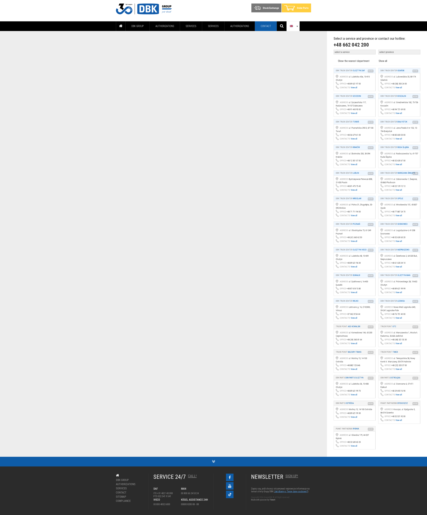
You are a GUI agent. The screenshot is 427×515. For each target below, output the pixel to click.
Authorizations (164, 26)
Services (191, 26)
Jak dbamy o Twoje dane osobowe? (291, 491)
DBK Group (137, 26)
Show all (383, 61)
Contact (266, 26)
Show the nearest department (353, 61)
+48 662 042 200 (351, 45)
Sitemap (121, 496)
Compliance (123, 500)
